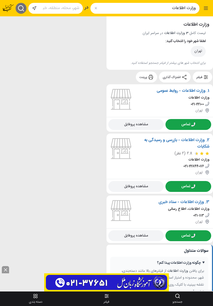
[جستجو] (21, 8)
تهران (198, 51)
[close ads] (5, 269)
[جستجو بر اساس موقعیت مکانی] (34, 8)
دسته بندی (35, 301)
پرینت (143, 77)
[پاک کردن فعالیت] (95, 8)
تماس (185, 124)
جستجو (177, 301)
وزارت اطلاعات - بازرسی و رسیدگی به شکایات (176, 143)
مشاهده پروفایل (136, 124)
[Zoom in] (8, 24)
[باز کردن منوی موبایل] (206, 8)
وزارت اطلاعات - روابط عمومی (181, 91)
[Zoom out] (8, 34)
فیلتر (199, 77)
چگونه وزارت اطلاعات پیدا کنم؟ (179, 263)
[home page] (8, 8)
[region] (53, 153)
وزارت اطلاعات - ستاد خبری (181, 202)
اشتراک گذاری (172, 77)
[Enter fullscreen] (8, 47)
